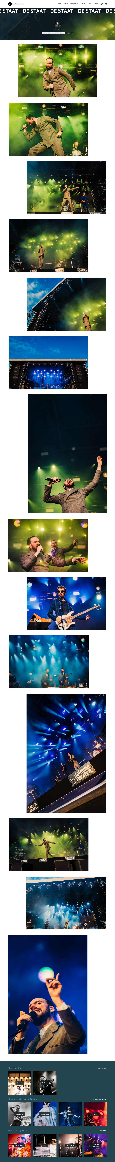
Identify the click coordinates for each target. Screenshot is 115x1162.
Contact (96, 3)
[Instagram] (102, 4)
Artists (66, 3)
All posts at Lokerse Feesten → (100, 1099)
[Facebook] (106, 4)
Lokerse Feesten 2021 (58, 33)
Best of (83, 3)
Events (89, 3)
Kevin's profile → (103, 1130)
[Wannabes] (10, 4)
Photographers (74, 3)
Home (59, 3)
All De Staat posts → (102, 1068)
